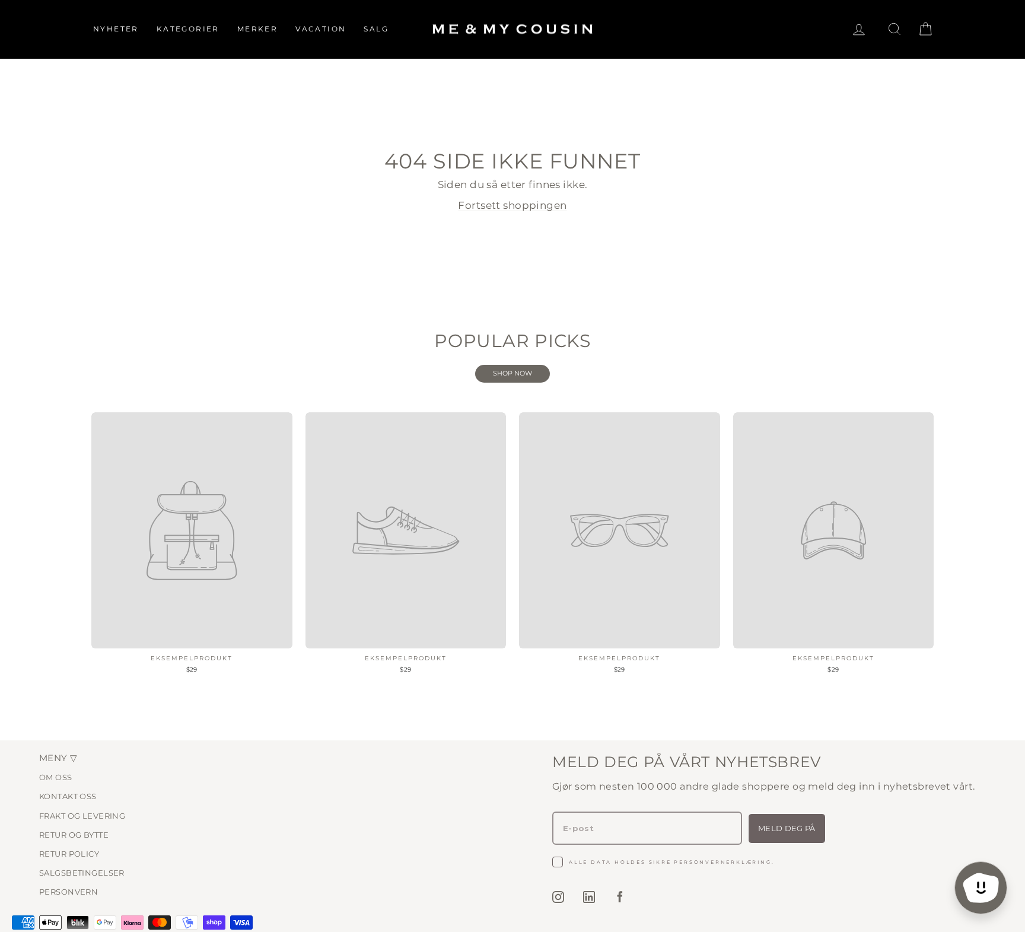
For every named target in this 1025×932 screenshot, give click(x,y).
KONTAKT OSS (68, 796)
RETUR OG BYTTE (74, 834)
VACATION (320, 28)
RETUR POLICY (69, 853)
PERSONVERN (68, 891)
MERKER (257, 28)
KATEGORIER (188, 28)
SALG (376, 28)
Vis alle (512, 374)
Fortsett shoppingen (512, 205)
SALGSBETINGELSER (82, 872)
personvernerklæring (722, 862)
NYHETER (116, 28)
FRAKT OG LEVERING (82, 815)
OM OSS (55, 777)
